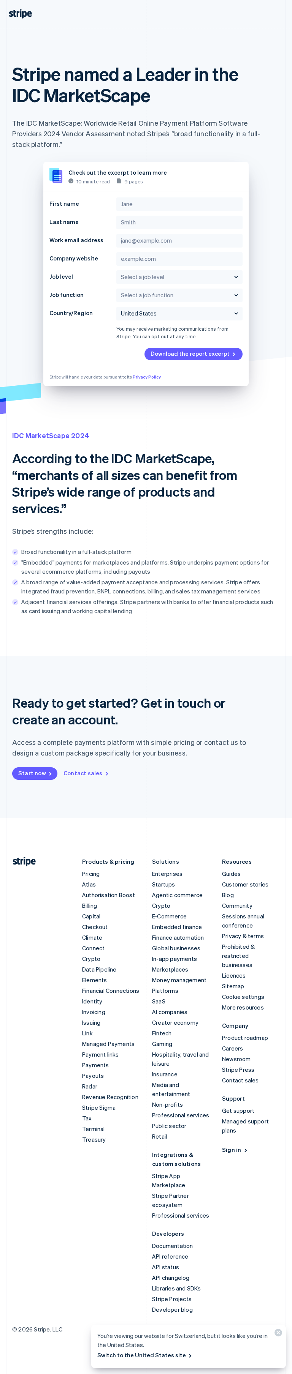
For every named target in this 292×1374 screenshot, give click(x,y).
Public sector (169, 1125)
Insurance (165, 1074)
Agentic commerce (177, 895)
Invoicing (93, 1012)
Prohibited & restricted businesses (238, 956)
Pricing (91, 873)
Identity (92, 1001)
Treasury (94, 1139)
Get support (238, 1110)
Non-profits (167, 1104)
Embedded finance (177, 927)
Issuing (91, 1022)
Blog (228, 895)
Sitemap (233, 986)
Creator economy (175, 1022)
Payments (95, 1065)
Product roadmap (245, 1037)
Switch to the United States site (141, 1355)
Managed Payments (108, 1043)
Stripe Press (238, 1069)
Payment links (100, 1054)
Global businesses (176, 948)
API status (165, 1267)
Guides (231, 873)
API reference (170, 1256)
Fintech (161, 1033)
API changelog (171, 1277)
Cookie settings (243, 996)
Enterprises (167, 873)
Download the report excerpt (190, 353)
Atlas (89, 884)
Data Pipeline (99, 969)
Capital (91, 916)
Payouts (93, 1075)
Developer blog (172, 1309)
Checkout (95, 927)
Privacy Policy (147, 377)
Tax (87, 1118)
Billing (89, 905)
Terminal (93, 1129)
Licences (234, 975)
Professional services (180, 1115)
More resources (243, 1007)
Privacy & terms (243, 936)
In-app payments (174, 958)
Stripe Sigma (99, 1107)
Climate (92, 937)
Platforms (165, 990)
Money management (179, 980)
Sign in (231, 1149)
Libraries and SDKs (176, 1288)
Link (87, 1033)
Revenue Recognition (110, 1097)
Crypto (91, 958)
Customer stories (245, 884)
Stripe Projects (172, 1299)
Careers (232, 1048)
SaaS (158, 1001)
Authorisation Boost (108, 895)
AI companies (169, 1012)
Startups (163, 884)
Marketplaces (170, 969)
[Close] (277, 1334)
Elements (94, 980)
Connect (93, 948)
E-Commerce (169, 916)
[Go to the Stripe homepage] (21, 861)
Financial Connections (110, 990)
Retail (159, 1136)
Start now (32, 773)
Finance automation (178, 937)
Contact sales (83, 773)
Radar (89, 1086)
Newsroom (236, 1059)
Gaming (162, 1043)
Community (237, 905)
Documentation (172, 1245)
